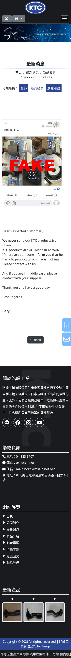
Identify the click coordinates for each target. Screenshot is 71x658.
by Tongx (43, 646)
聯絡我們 (13, 563)
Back (37, 340)
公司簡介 (13, 523)
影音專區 (13, 543)
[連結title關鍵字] (35, 7)
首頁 (18, 72)
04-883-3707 (25, 456)
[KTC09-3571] (34, 598)
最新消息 (32, 72)
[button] (7, 18)
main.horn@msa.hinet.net (35, 469)
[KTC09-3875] (55, 598)
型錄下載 (13, 549)
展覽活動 (53, 88)
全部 (24, 88)
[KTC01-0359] (12, 598)
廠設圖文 (13, 556)
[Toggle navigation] (64, 18)
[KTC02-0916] (12, 612)
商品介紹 (13, 536)
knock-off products (37, 77)
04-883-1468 (25, 463)
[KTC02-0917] (33, 612)
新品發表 (49, 72)
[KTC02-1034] (55, 612)
